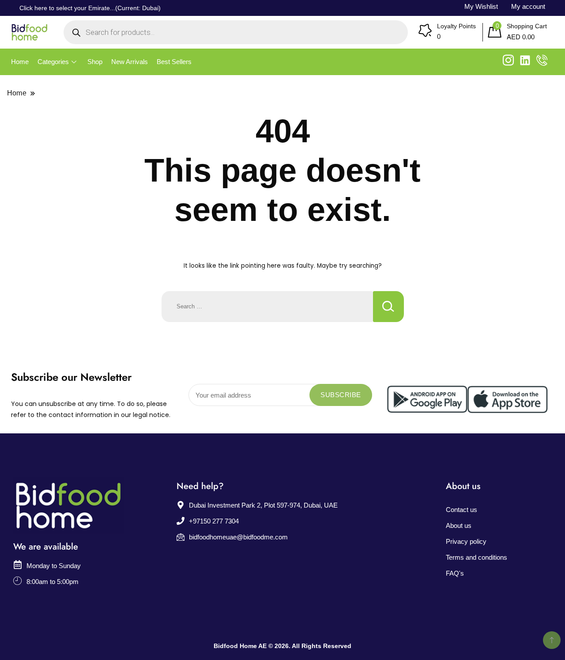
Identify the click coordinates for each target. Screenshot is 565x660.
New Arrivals (129, 61)
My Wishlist (481, 6)
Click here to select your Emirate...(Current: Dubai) (90, 7)
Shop (94, 61)
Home (20, 61)
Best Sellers (174, 61)
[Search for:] (267, 306)
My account (528, 6)
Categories (53, 61)
